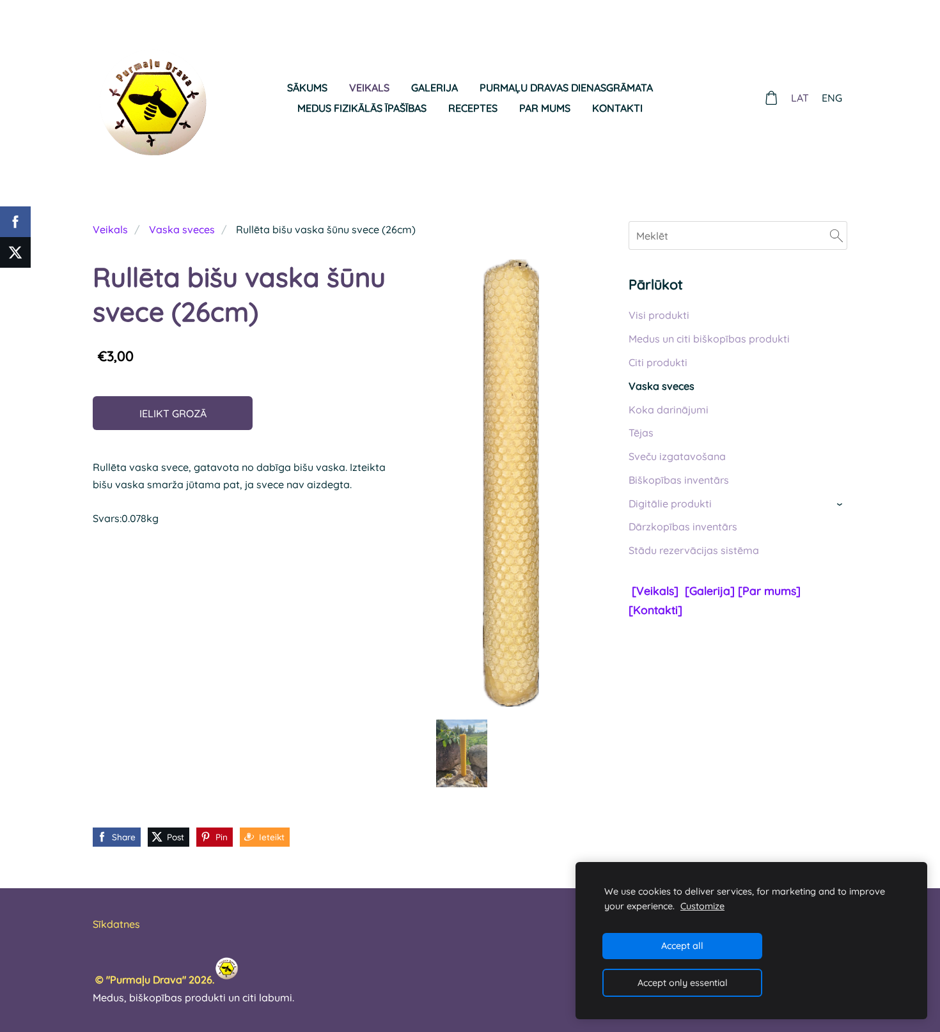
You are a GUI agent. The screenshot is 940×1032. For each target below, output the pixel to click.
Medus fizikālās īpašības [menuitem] (362, 108)
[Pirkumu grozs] (771, 98)
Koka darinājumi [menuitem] (669, 409)
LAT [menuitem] (800, 97)
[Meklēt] (836, 235)
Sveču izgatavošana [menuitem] (677, 456)
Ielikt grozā (173, 413)
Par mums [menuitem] (544, 108)
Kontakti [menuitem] (617, 108)
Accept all (682, 945)
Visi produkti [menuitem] (659, 315)
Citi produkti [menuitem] (658, 362)
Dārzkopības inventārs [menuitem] (683, 526)
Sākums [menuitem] (307, 87)
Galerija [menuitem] (434, 87)
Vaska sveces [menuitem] (661, 386)
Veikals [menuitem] (369, 87)
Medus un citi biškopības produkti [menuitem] (709, 338)
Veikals (110, 229)
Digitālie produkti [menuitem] (670, 503)
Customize (702, 906)
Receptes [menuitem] (472, 108)
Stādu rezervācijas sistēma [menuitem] (694, 550)
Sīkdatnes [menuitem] (116, 924)
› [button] (841, 504)
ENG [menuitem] (832, 97)
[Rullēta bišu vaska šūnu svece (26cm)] (462, 754)
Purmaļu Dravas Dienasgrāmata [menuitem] (566, 87)
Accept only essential (683, 983)
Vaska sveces (182, 229)
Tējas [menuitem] (641, 432)
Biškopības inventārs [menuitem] (679, 480)
